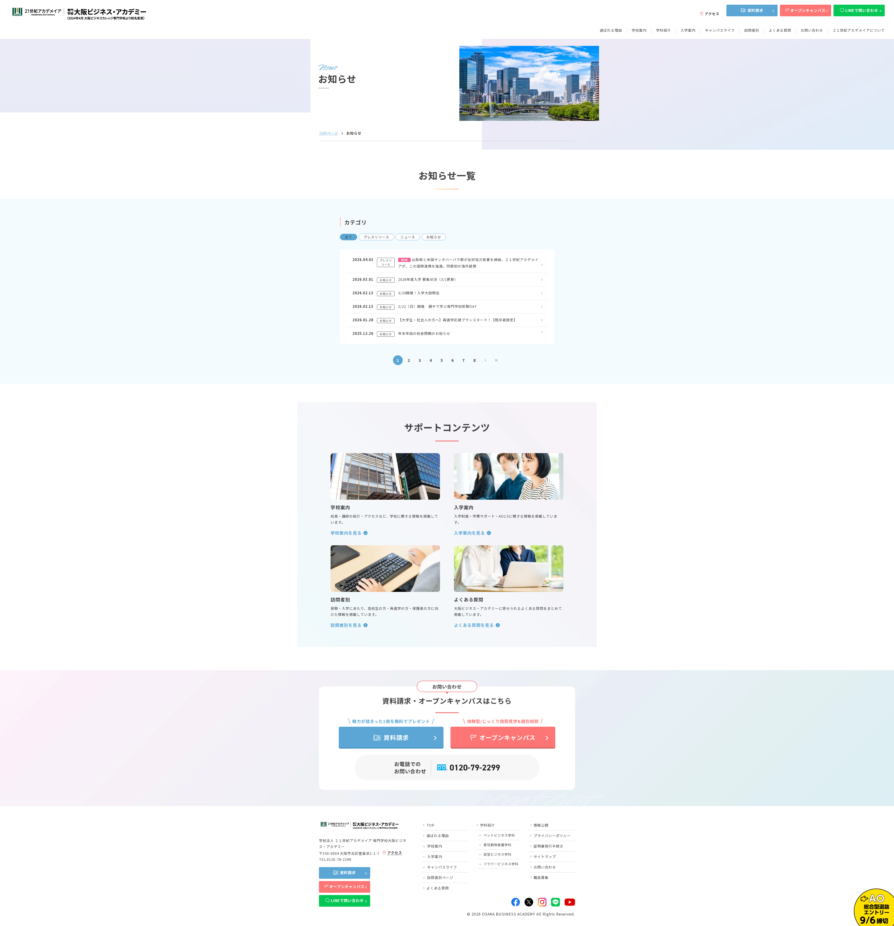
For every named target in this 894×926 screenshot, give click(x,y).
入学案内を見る (469, 533)
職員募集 (541, 877)
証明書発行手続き (548, 846)
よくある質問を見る (474, 625)
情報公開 (541, 825)
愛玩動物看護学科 (497, 844)
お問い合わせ (812, 30)
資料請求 (755, 10)
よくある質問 (780, 30)
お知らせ (433, 236)
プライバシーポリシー (552, 835)
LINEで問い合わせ (861, 10)
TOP (430, 825)
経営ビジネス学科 (497, 854)
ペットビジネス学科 (499, 835)
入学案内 (688, 30)
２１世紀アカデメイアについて (859, 30)
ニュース (407, 236)
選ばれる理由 (611, 30)
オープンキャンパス (808, 10)
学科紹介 (663, 30)
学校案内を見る (346, 533)
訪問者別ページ (440, 877)
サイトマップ (545, 856)
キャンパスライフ (720, 30)
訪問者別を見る (346, 625)
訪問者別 (751, 30)
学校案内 (639, 30)
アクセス (712, 13)
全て (348, 236)
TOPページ (328, 133)
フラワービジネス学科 (501, 864)
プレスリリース (376, 236)
